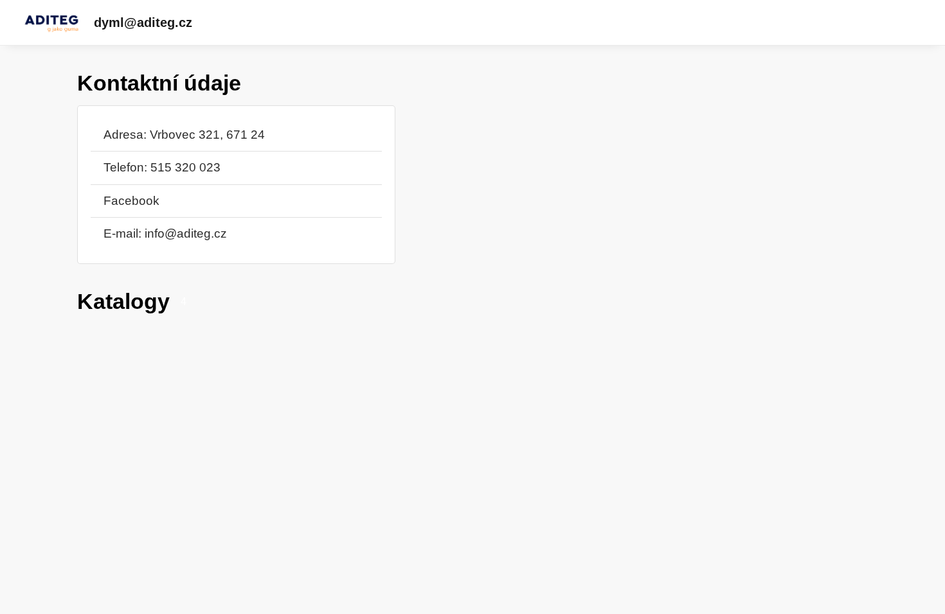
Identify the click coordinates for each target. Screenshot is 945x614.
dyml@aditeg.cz (143, 22)
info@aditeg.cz (186, 233)
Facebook (131, 200)
